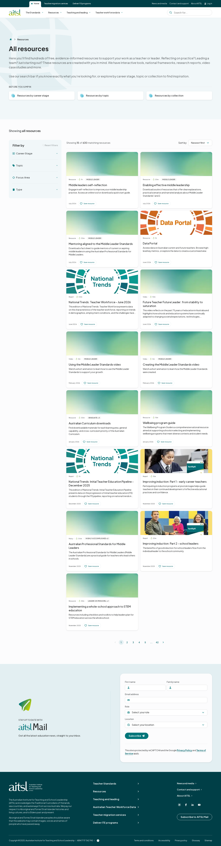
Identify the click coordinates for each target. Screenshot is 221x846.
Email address (132, 694)
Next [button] (163, 642)
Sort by (182, 142)
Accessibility (164, 840)
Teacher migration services (56, 3)
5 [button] (145, 642)
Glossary (196, 840)
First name (130, 682)
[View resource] (102, 180)
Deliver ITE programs (82, 3)
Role (127, 706)
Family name (173, 682)
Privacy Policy (184, 750)
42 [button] (157, 642)
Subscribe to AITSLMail (195, 816)
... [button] (151, 642)
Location (129, 719)
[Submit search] (170, 12)
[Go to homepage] (25, 786)
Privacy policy (181, 840)
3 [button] (133, 642)
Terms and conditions (144, 840)
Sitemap (208, 840)
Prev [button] (115, 642)
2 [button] (127, 642)
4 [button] (139, 642)
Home (36, 3)
